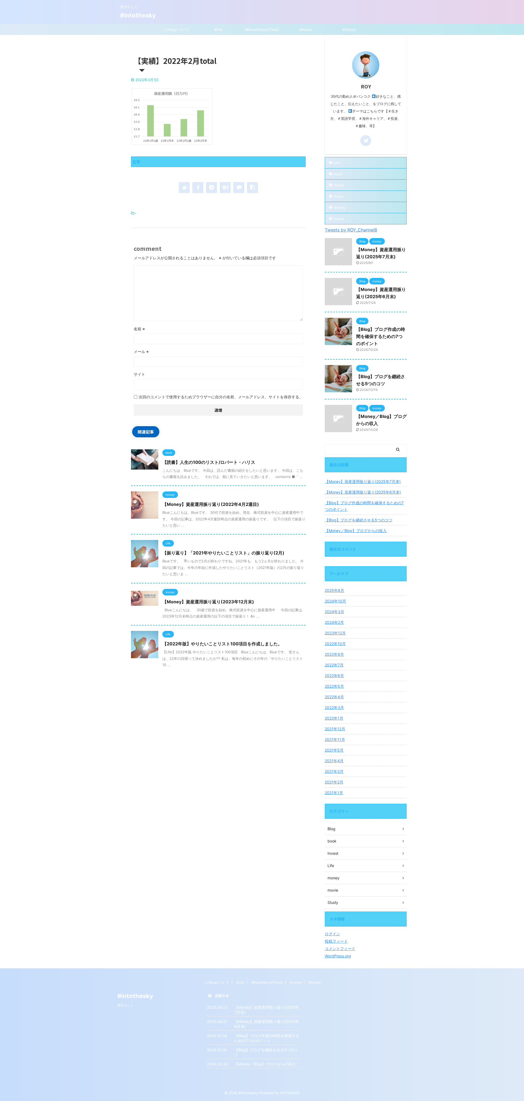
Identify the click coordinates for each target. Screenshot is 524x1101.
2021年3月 (334, 771)
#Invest (305, 29)
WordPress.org (338, 956)
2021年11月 (335, 739)
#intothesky (138, 15)
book (338, 174)
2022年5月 (334, 686)
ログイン (332, 933)
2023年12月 (335, 633)
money (339, 207)
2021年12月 (335, 728)
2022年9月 (334, 654)
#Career (349, 29)
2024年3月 (334, 611)
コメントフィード (340, 948)
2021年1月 (334, 792)
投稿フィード (336, 941)
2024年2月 (334, 622)
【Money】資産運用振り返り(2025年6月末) (363, 492)
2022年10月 (335, 643)
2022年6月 (334, 675)
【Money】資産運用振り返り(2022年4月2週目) (210, 504)
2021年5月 (334, 750)
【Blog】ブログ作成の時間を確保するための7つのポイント (380, 336)
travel (338, 196)
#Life (218, 29)
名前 (139, 329)
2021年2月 (334, 782)
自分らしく (125, 1005)
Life (337, 163)
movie (339, 185)
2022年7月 (334, 665)
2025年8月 (334, 590)
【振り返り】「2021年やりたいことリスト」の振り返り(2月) (223, 553)
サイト (139, 374)
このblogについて (174, 29)
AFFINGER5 (290, 1093)
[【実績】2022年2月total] (225, 187)
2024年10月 (335, 601)
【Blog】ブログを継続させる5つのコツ (358, 520)
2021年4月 (334, 760)
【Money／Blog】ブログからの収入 (356, 530)
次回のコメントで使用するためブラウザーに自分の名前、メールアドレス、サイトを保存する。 (221, 396)
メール (141, 351)
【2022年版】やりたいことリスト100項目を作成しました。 (222, 643)
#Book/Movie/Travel (262, 29)
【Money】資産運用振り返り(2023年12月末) (208, 601)
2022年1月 (334, 718)
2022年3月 (334, 707)
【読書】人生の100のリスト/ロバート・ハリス (208, 462)
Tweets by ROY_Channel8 (351, 230)
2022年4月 (334, 697)
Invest (339, 218)
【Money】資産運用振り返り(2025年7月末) (363, 481)
